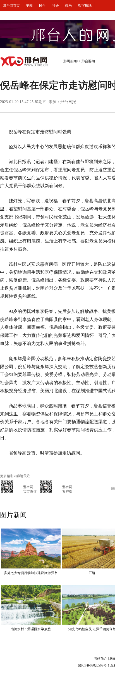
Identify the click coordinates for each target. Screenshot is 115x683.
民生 (42, 6)
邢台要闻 (88, 61)
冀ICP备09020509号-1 (93, 665)
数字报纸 (85, 6)
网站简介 (100, 658)
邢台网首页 (11, 6)
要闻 (29, 6)
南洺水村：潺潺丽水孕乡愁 (31, 629)
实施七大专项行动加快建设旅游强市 (31, 573)
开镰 (92, 573)
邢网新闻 (70, 61)
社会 (55, 6)
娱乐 (68, 6)
